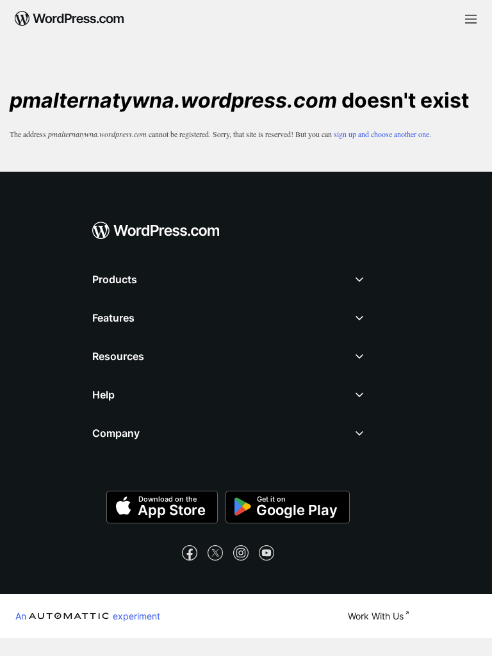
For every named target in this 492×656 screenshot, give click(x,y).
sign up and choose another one (381, 134)
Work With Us (376, 616)
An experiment (87, 615)
